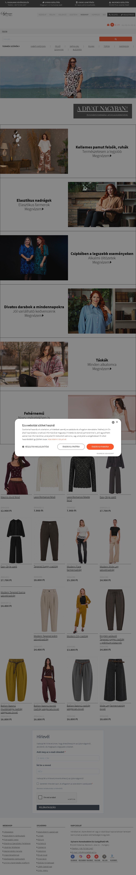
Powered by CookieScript (105, 453)
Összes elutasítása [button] (71, 446)
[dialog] (68, 437)
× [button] (117, 422)
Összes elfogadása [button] (100, 446)
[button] (35, 446)
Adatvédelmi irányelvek (57, 439)
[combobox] (113, 422)
